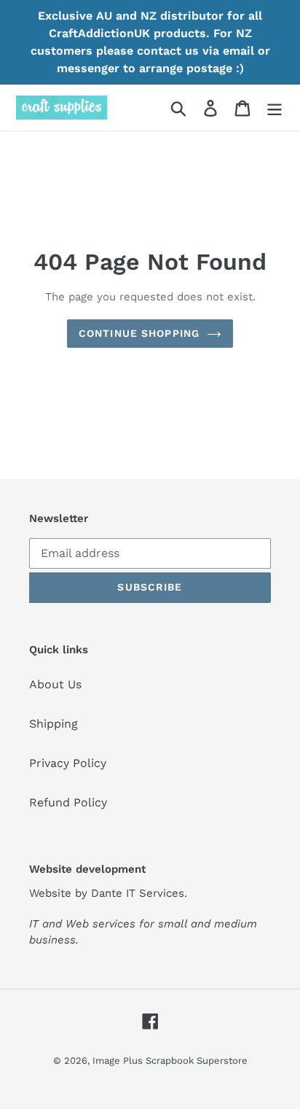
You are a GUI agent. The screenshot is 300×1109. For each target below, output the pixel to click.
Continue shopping (139, 333)
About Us (55, 684)
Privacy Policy (67, 763)
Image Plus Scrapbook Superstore (170, 1060)
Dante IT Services (137, 893)
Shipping (53, 724)
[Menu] (274, 107)
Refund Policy (68, 802)
